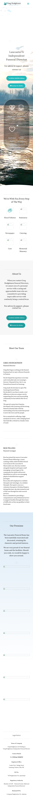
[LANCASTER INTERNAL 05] (16, 655)
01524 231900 (17, 757)
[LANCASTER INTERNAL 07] (16, 700)
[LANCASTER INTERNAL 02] (16, 589)
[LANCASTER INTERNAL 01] (16, 567)
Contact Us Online (17, 85)
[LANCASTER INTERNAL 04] (16, 633)
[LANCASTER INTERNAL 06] (16, 677)
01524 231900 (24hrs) (17, 78)
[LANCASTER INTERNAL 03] (16, 611)
